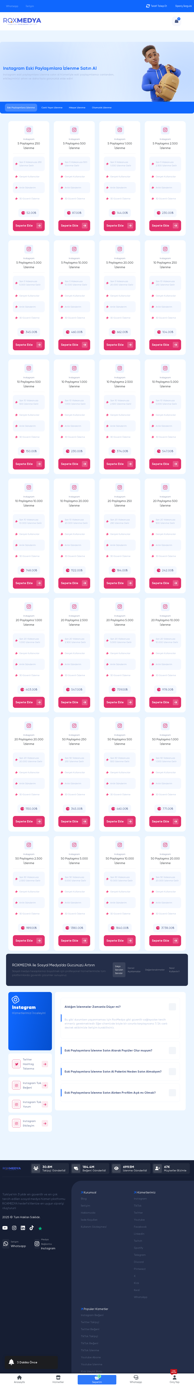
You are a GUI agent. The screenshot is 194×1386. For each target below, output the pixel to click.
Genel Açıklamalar (134, 970)
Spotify (138, 1247)
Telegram (140, 1254)
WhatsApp (140, 1297)
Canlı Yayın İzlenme (52, 107)
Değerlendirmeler (155, 969)
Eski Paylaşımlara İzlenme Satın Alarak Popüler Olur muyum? (108, 1050)
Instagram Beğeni (92, 1315)
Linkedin (139, 1233)
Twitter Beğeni (90, 1329)
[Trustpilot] (40, 1228)
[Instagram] (14, 1228)
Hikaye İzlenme (77, 107)
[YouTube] (5, 1228)
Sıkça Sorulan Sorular (119, 969)
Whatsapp (11, 6)
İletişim (29, 6)
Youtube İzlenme (91, 1364)
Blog (84, 1198)
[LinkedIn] (23, 1228)
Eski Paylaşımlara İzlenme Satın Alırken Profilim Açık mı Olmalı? (110, 1092)
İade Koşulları (89, 1219)
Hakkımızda (88, 1212)
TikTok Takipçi (89, 1336)
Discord (139, 1261)
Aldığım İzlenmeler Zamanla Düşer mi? (93, 1007)
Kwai (137, 1290)
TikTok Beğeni (89, 1343)
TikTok (138, 1205)
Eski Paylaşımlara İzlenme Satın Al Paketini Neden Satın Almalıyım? (113, 1071)
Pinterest (140, 1268)
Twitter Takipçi (90, 1322)
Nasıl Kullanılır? (174, 970)
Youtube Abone (91, 1357)
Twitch (138, 1240)
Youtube (139, 1219)
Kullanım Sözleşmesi (94, 1226)
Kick (136, 1283)
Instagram (140, 1198)
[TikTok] (32, 1228)
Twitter (138, 1212)
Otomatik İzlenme (102, 107)
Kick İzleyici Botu (91, 1371)
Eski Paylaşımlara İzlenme (21, 107)
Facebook (140, 1226)
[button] (58, 1379)
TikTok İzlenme (90, 1350)
